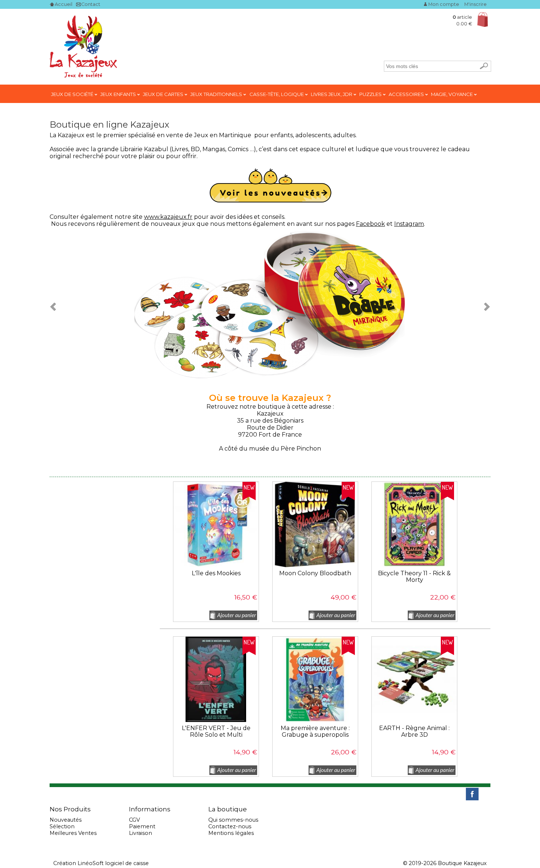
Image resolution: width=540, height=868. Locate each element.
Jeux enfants (118, 94)
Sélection (62, 826)
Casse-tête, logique (277, 94)
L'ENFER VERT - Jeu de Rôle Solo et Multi (216, 731)
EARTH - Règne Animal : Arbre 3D (414, 731)
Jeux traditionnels (216, 94)
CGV (134, 820)
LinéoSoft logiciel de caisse (113, 863)
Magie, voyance (452, 94)
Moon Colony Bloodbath (315, 573)
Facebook (370, 223)
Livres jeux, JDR (332, 94)
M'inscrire (475, 4)
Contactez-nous (229, 826)
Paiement (142, 826)
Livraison (140, 833)
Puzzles (371, 94)
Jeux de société (72, 94)
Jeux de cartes (163, 94)
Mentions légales (231, 833)
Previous (55, 306)
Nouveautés (66, 820)
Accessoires (407, 94)
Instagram (409, 223)
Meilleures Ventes (73, 833)
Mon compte (443, 4)
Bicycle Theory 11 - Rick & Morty (414, 576)
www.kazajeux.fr (168, 216)
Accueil (63, 4)
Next (484, 306)
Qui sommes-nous (233, 820)
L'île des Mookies (216, 573)
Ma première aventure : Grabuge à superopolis (315, 731)
